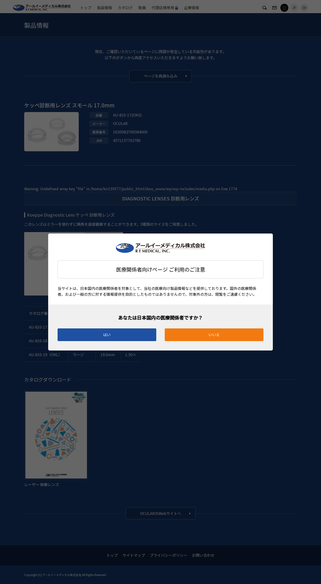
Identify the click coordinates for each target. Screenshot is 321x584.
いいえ (214, 334)
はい (107, 334)
